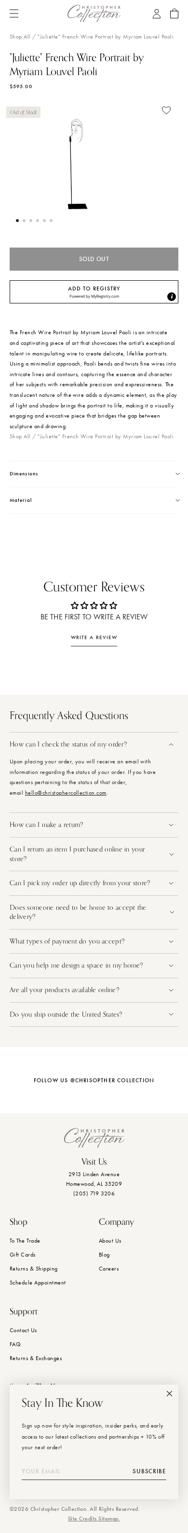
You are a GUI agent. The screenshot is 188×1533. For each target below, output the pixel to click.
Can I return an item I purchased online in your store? (77, 854)
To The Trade (25, 1240)
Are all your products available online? (65, 990)
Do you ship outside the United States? (67, 1014)
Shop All (20, 36)
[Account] (157, 14)
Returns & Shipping (34, 1268)
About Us (110, 1240)
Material (21, 500)
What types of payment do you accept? (67, 941)
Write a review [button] (94, 637)
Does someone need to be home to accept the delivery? (78, 912)
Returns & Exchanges (36, 1358)
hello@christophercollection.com (66, 792)
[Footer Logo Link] (94, 1138)
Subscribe (149, 1471)
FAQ (15, 1344)
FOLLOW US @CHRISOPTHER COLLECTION (94, 1080)
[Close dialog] (169, 1394)
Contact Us (23, 1330)
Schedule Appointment (38, 1282)
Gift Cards (23, 1254)
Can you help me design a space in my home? (77, 965)
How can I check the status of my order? (68, 744)
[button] (17, 220)
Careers (109, 1268)
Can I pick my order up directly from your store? (80, 883)
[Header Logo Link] (94, 13)
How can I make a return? (46, 824)
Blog (104, 1254)
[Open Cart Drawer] (174, 13)
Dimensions (24, 474)
